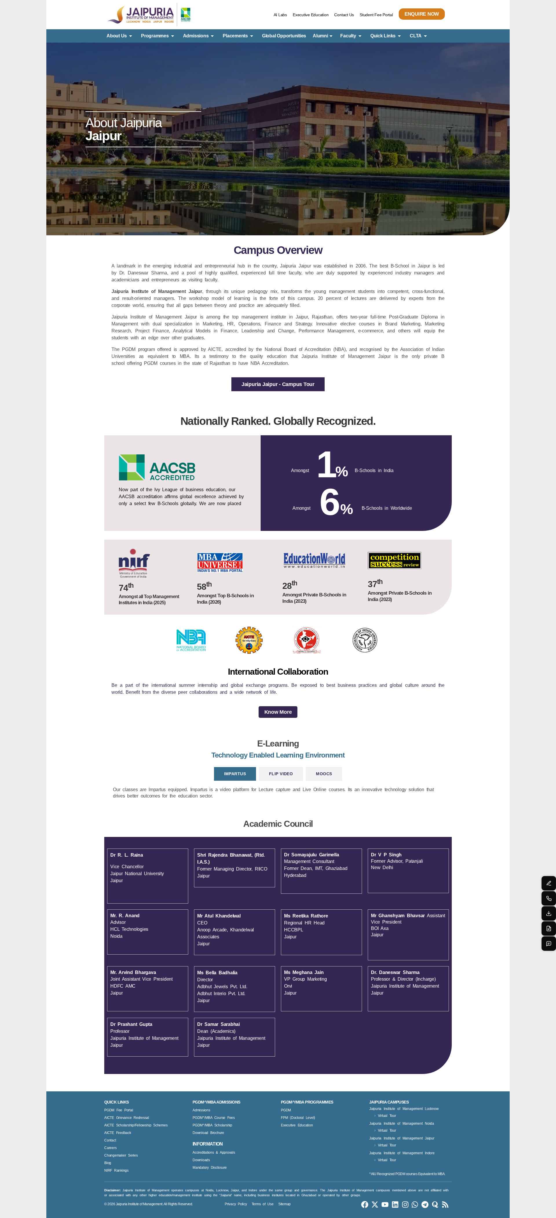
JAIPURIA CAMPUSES (389, 1102)
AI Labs (280, 14)
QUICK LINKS (116, 1102)
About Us (117, 35)
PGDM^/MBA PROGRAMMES (307, 1102)
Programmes (155, 35)
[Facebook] (364, 1204)
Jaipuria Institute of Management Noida (401, 1123)
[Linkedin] (395, 1204)
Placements (235, 35)
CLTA (416, 35)
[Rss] (445, 1204)
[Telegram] (425, 1204)
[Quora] (435, 1204)
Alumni (320, 35)
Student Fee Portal (376, 14)
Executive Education (310, 14)
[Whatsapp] (414, 1204)
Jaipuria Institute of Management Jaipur (401, 1138)
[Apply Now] (549, 928)
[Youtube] (385, 1204)
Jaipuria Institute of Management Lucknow (403, 1109)
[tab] (235, 774)
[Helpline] (549, 898)
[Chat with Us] (549, 943)
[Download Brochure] (549, 913)
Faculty (348, 35)
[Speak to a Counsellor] (549, 883)
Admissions (196, 35)
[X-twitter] (374, 1204)
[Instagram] (405, 1204)
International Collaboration (278, 671)
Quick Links (383, 35)
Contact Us (344, 14)
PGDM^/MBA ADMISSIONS (216, 1102)
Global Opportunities (284, 35)
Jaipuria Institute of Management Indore (402, 1153)
